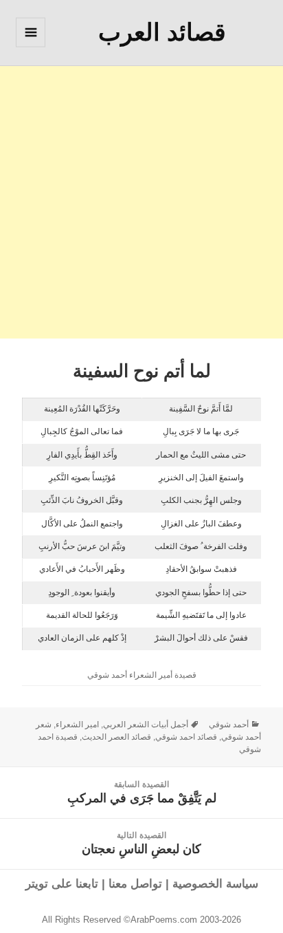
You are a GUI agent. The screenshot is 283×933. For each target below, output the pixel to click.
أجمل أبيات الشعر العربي (145, 724)
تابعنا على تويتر (61, 883)
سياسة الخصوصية (215, 883)
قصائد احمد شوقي (186, 737)
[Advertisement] (141, 197)
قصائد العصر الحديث (116, 737)
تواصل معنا (135, 883)
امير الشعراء (77, 724)
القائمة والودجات (30, 46)
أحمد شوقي (229, 724)
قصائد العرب (162, 32)
